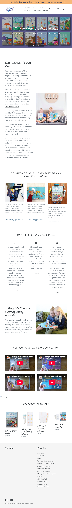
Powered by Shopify (27, 503)
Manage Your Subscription (46, 474)
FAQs (39, 458)
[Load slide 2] (35, 45)
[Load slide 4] (38, 45)
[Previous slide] (30, 45)
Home (39, 476)
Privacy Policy (42, 482)
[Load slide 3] (37, 45)
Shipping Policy (42, 479)
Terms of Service (43, 487)
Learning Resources (44, 469)
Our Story (40, 453)
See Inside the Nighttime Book (14, 219)
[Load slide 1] (33, 45)
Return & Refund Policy (45, 463)
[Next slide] (42, 45)
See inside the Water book (36, 219)
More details (26, 120)
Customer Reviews (43, 471)
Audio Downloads (43, 466)
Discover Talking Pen (15, 503)
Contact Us (41, 456)
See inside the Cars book (57, 222)
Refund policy (42, 484)
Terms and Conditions (45, 461)
